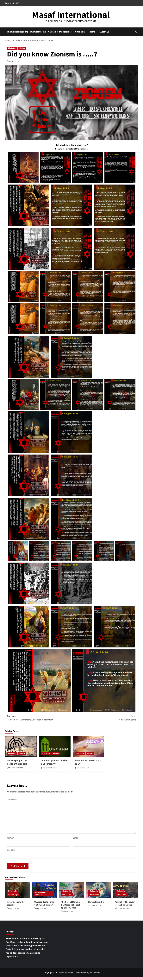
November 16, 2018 (83, 768)
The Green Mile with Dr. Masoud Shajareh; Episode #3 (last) (71, 904)
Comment (12, 799)
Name (10, 837)
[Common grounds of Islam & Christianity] (55, 746)
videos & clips (13, 895)
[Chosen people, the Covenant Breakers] (21, 746)
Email (76, 837)
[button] (136, 31)
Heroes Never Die (96, 901)
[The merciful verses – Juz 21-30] (88, 746)
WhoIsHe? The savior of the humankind (125, 903)
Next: (127, 718)
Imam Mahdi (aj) (38, 31)
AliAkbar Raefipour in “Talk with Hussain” (44, 903)
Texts (92, 31)
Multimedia (79, 31)
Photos (22, 48)
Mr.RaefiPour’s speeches (60, 31)
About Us (104, 31)
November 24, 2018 (16, 768)
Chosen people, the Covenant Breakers (17, 762)
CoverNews (80, 972)
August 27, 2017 (15, 61)
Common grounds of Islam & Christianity (54, 762)
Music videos (94, 895)
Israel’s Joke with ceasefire (15, 903)
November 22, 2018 (50, 768)
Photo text (12, 48)
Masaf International (71, 15)
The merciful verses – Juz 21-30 (88, 762)
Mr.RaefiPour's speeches (40, 893)
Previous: (30, 718)
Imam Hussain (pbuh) (17, 31)
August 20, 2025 (14, 908)
